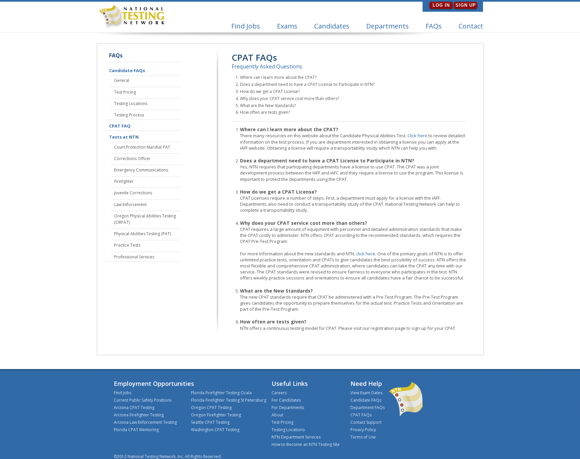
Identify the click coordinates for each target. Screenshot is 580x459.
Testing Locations (130, 103)
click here (365, 254)
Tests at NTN (124, 137)
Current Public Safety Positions (143, 400)
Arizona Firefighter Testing (139, 415)
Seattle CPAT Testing (210, 422)
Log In (441, 5)
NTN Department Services (296, 437)
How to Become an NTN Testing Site (306, 444)
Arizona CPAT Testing (134, 407)
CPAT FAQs (361, 415)
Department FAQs (367, 407)
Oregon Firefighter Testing (216, 415)
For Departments (288, 407)
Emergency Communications (141, 170)
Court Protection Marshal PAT (142, 147)
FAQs (434, 26)
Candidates (331, 26)
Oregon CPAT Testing (211, 407)
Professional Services (134, 257)
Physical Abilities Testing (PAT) (142, 234)
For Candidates (286, 400)
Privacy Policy (363, 429)
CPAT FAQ (120, 126)
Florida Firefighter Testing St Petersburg (228, 400)
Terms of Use (363, 437)
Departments (387, 26)
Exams (287, 26)
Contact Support (366, 422)
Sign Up (465, 5)
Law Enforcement (130, 204)
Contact (470, 26)
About (277, 415)
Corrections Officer (132, 158)
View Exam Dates (366, 393)
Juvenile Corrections (133, 193)
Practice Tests (127, 245)
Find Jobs (245, 26)
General (121, 80)
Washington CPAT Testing (215, 429)
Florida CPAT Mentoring (136, 429)
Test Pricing (125, 92)
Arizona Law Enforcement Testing (145, 422)
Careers (279, 393)
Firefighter (124, 181)
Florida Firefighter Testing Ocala (221, 393)
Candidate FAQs (127, 70)
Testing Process (129, 115)
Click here (417, 136)
